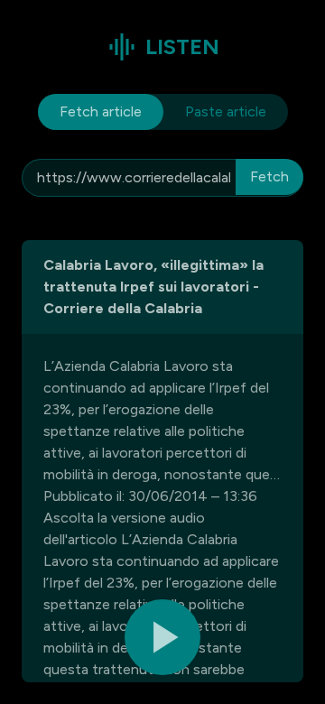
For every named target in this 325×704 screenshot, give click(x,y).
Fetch (269, 176)
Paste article (225, 111)
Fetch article (101, 111)
